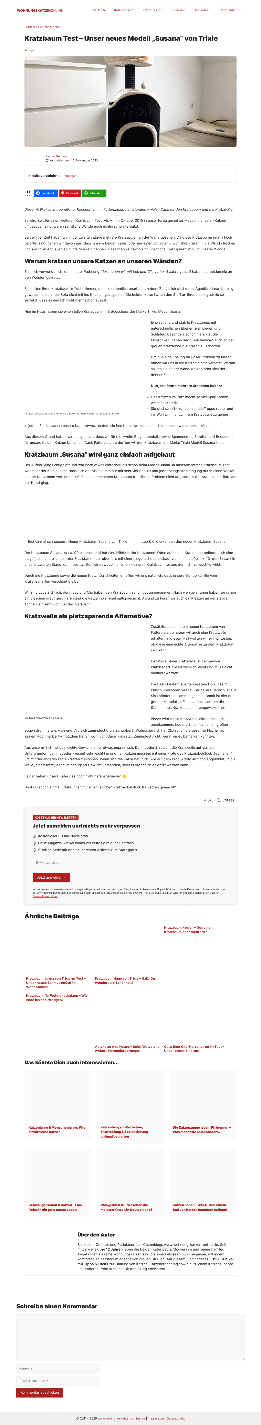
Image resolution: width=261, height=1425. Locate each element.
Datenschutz (176, 1418)
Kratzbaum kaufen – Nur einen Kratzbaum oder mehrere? (188, 929)
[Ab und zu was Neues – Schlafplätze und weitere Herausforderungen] (128, 1041)
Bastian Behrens (56, 156)
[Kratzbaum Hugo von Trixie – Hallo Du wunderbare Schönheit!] (128, 973)
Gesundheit (202, 10)
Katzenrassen (152, 10)
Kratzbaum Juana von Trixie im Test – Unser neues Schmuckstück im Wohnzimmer (56, 982)
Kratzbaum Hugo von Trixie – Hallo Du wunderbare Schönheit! (125, 980)
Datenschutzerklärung (45, 896)
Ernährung (178, 10)
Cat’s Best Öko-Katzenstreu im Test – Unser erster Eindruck (194, 1049)
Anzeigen (70, 176)
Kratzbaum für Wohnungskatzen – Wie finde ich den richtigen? (57, 997)
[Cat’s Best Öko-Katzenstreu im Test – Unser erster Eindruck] (197, 1041)
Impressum (156, 1418)
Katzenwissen (124, 10)
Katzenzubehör (230, 10)
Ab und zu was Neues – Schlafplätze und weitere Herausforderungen (127, 1049)
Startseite (99, 10)
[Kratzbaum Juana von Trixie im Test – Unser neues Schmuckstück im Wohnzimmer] (59, 973)
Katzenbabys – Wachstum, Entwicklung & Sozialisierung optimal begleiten (124, 1131)
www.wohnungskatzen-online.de (121, 1418)
